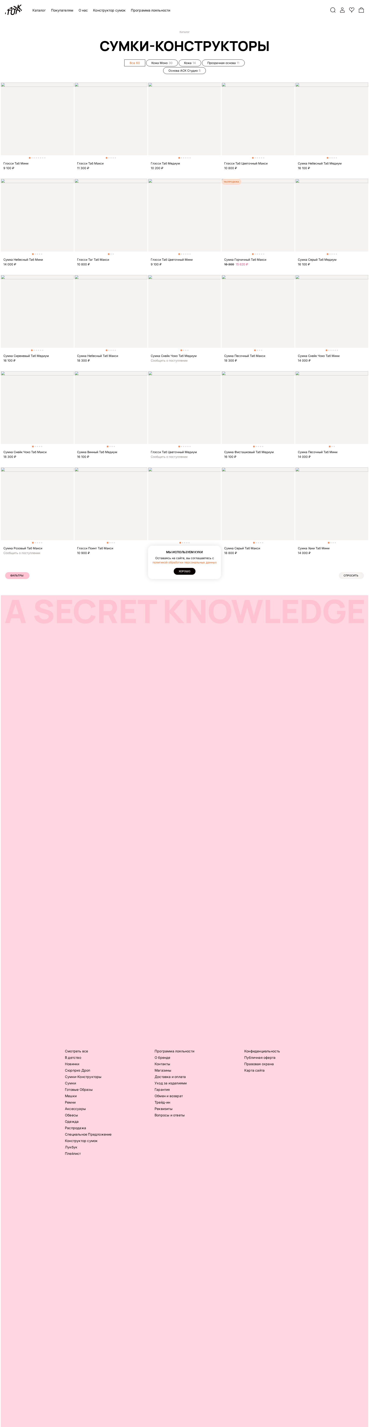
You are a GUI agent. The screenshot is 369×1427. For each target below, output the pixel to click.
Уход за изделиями (171, 1083)
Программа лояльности (150, 10)
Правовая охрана (259, 1064)
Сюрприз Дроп (77, 1070)
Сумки (70, 1083)
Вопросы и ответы (170, 1115)
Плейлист (73, 1153)
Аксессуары (75, 1109)
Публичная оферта (259, 1057)
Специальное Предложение (88, 1134)
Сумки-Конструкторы (83, 1077)
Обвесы (71, 1115)
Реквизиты (164, 1109)
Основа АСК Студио (184, 70)
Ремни (70, 1102)
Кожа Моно (162, 63)
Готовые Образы (79, 1089)
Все (135, 63)
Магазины (163, 1070)
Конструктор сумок (109, 10)
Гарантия (162, 1089)
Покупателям (62, 10)
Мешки (71, 1096)
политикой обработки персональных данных (184, 562)
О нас (83, 10)
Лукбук (71, 1147)
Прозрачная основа (223, 63)
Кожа (190, 63)
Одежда (72, 1121)
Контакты (162, 1064)
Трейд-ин (162, 1102)
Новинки (72, 1064)
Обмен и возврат (169, 1096)
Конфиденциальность (262, 1051)
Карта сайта (254, 1070)
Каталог (39, 10)
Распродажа (75, 1128)
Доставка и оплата (170, 1077)
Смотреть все (76, 1051)
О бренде (162, 1057)
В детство (73, 1057)
